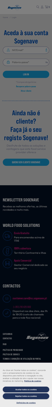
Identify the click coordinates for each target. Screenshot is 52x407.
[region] (26, 385)
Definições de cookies (26, 403)
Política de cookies (32, 381)
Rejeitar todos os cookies (26, 396)
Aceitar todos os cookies (26, 389)
